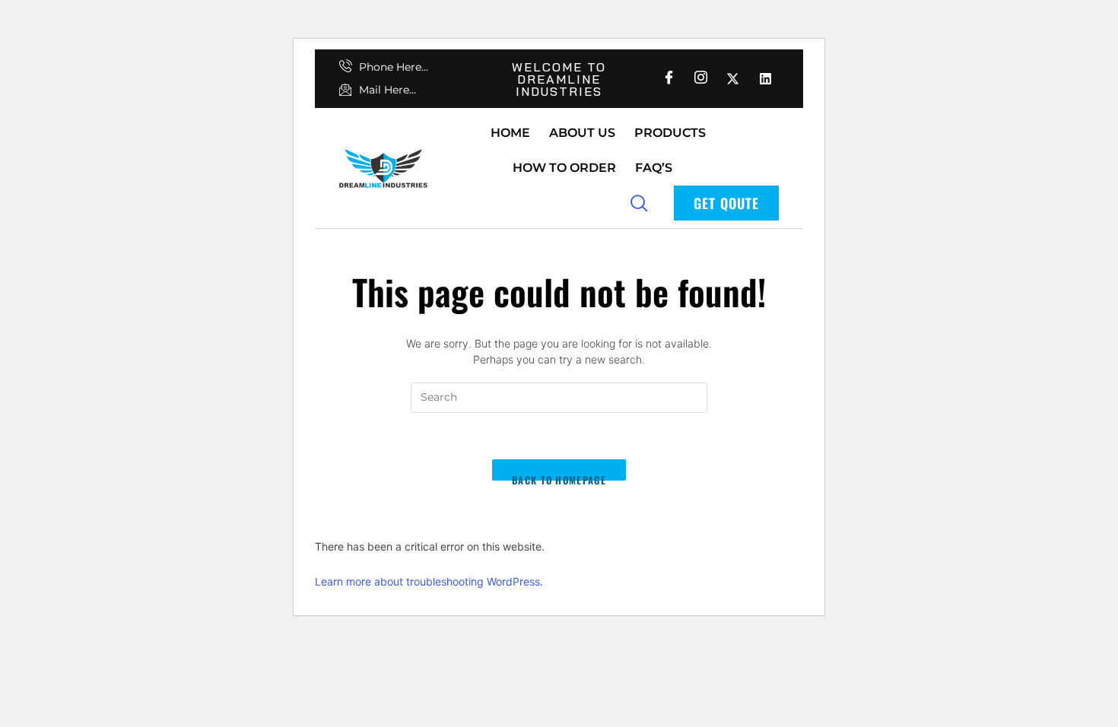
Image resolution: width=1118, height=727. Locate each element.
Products (670, 132)
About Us (582, 132)
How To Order (564, 167)
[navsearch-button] (638, 202)
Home (510, 132)
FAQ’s (653, 167)
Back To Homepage (559, 476)
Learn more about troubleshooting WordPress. (429, 581)
